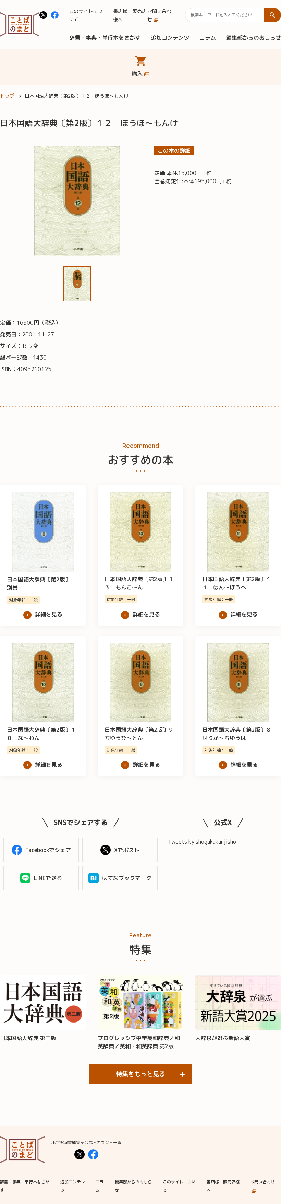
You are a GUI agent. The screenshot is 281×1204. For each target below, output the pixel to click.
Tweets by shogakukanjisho (202, 841)
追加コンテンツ (170, 37)
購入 (137, 73)
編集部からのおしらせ (253, 37)
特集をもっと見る (140, 1074)
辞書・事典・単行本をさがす (104, 37)
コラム (207, 37)
